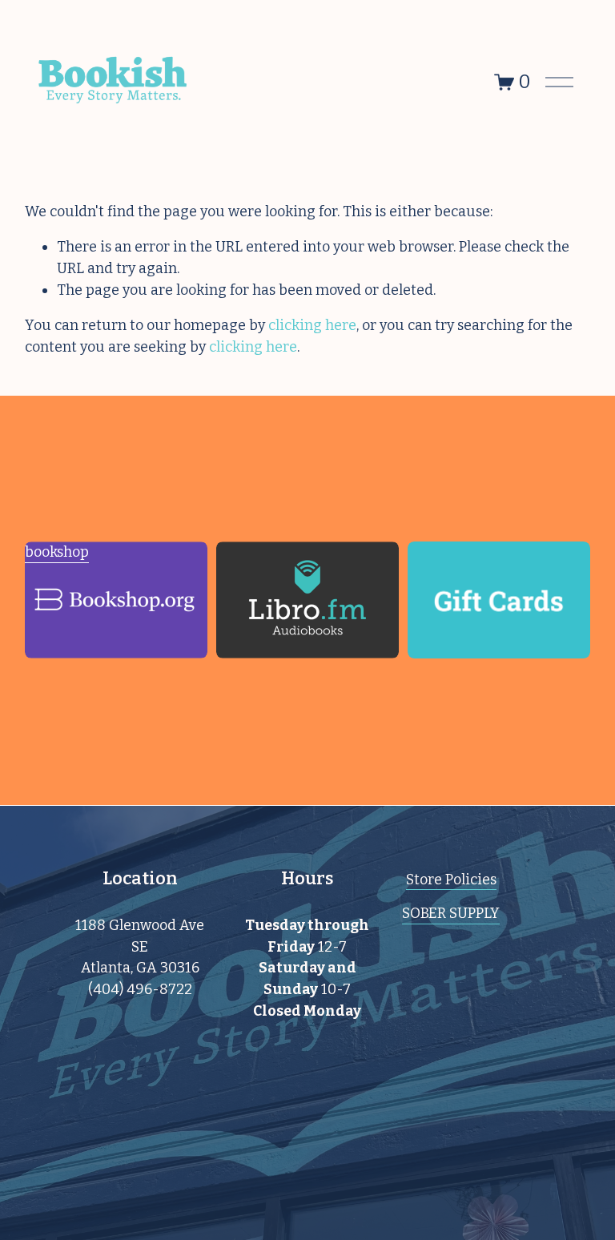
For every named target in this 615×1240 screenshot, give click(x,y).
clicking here (312, 325)
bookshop (57, 552)
